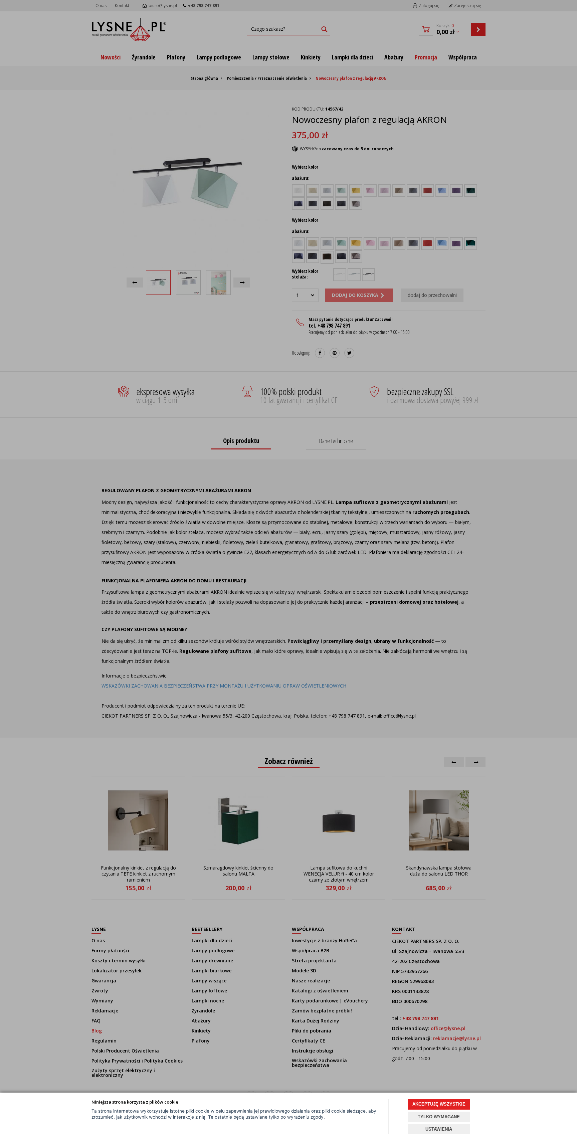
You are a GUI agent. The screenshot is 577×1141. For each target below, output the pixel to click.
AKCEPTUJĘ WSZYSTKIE (438, 1104)
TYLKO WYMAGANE (439, 1116)
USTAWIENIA (438, 1129)
